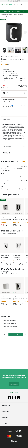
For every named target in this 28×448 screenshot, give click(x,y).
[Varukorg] (22, 4)
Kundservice (6, 405)
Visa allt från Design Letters (9, 233)
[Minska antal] (2, 334)
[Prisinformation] (7, 85)
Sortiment (5, 411)
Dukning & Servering (6, 14)
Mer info (23, 105)
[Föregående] (2, 32)
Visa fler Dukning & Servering (9, 326)
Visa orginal (13, 189)
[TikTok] (18, 397)
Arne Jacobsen (5, 56)
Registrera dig (22, 79)
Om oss (4, 423)
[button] (5, 64)
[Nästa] (25, 32)
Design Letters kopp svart (15, 16)
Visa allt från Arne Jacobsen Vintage (11, 273)
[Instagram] (14, 397)
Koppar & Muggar (18, 14)
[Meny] (26, 4)
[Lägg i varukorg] (10, 225)
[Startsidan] (6, 4)
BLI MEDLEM (14, 384)
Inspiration (5, 417)
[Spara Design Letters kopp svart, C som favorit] (25, 334)
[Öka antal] (7, 334)
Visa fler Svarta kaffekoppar (9, 320)
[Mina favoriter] (18, 4)
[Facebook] (9, 397)
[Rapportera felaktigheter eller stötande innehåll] (26, 176)
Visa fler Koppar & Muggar (9, 323)
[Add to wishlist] (7, 226)
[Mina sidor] (14, 4)
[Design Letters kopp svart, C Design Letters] (14, 32)
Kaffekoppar (5, 16)
